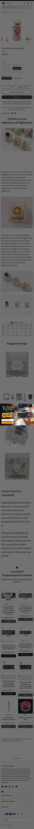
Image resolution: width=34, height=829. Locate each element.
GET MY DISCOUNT (8, 422)
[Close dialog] (33, 404)
